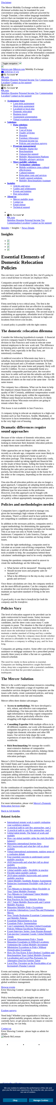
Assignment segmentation (25, 117)
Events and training (22, 191)
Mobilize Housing (9, 80)
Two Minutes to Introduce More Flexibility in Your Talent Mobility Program (28, 890)
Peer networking (21, 194)
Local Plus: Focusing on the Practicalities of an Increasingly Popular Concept (29, 964)
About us (11, 196)
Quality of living (27, 132)
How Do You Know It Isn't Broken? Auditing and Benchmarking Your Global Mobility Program (30, 954)
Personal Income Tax (29, 80)
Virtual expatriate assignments (27, 119)
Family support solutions (30, 178)
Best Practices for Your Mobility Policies (26, 899)
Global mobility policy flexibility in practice (27, 870)
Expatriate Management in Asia (22, 920)
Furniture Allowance (29, 138)
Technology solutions (29, 164)
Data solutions (20, 125)
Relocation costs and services (33, 175)
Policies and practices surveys (33, 143)
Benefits (23, 127)
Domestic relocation (22, 111)
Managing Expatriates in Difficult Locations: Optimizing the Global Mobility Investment (28, 943)
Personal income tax (28, 140)
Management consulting (47, 1045)
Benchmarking (26, 151)
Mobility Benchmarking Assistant (35, 180)
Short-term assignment (23, 106)
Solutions (11, 122)
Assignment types (16, 101)
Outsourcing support (28, 154)
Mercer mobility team (23, 199)
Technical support (21, 207)
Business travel (20, 114)
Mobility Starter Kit (28, 148)
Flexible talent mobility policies (22, 873)
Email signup (19, 204)
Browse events (8, 987)
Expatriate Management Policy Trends (25, 939)
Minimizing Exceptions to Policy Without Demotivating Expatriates (26, 948)
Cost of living (25, 130)
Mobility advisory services (31, 159)
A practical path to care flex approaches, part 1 (29, 830)
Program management (24, 146)
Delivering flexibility (17, 867)
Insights (11, 183)
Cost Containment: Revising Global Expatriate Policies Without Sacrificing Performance (29, 927)
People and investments (31, 1045)
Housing (23, 135)
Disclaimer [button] (6, 2)
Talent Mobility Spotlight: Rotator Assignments (29, 881)
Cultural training (26, 172)
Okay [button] (15, 1100)
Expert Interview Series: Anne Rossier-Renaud (29, 931)
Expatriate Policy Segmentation (22, 923)
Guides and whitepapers (24, 188)
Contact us (18, 202)
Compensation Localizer (18, 223)
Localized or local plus (23, 109)
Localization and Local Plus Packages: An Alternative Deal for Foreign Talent (27, 959)
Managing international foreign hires (24, 843)
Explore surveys (8, 1010)
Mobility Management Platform (34, 156)
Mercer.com (6, 69)
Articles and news (21, 186)
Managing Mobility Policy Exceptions (25, 907)
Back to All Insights (10, 811)
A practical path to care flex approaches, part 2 (29, 827)
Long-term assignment (23, 103)
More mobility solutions (25, 162)
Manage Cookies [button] (40, 1100)
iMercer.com (19, 69)
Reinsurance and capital (15, 1045)
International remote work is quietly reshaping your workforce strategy (28, 823)
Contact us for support (21, 82)
